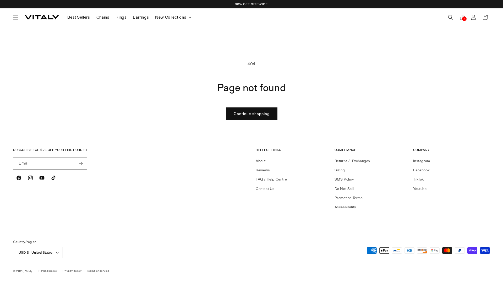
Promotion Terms (349, 197)
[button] (15, 17)
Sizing (340, 170)
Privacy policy (72, 271)
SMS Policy (344, 179)
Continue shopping (252, 113)
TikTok (418, 179)
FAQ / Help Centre (271, 179)
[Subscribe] (81, 163)
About (261, 161)
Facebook (421, 170)
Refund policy (48, 271)
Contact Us (265, 188)
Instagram (421, 161)
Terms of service (98, 271)
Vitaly (28, 271)
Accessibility (345, 207)
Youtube (420, 188)
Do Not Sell (344, 188)
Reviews (263, 170)
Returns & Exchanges (352, 161)
